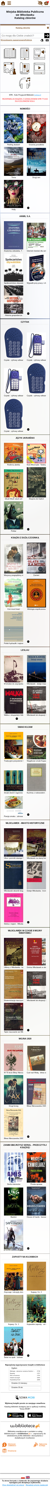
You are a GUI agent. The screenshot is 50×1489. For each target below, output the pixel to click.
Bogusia (12, 1373)
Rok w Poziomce (15, 1375)
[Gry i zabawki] (10, 74)
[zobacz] (37, 95)
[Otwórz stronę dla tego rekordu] (14, 129)
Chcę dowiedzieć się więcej (13, 1485)
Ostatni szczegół (15, 1377)
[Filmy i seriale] (40, 74)
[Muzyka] (25, 89)
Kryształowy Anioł (15, 1379)
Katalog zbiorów (23, 28)
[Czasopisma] (25, 74)
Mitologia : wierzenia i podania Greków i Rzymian (24, 1371)
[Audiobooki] (40, 60)
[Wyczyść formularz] (42, 40)
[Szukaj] (46, 35)
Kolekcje (28, 40)
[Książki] (10, 60)
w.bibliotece (24, 1434)
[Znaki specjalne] (47, 40)
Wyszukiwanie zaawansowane (13, 40)
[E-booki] (25, 60)
